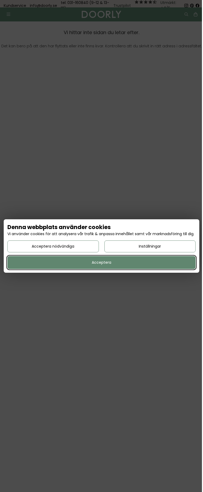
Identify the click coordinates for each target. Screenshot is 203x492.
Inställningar (150, 246)
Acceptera (101, 262)
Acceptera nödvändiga (53, 246)
